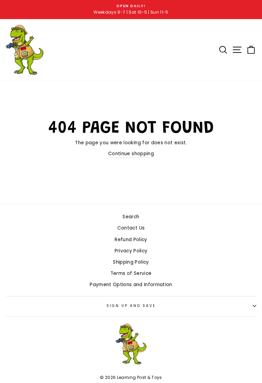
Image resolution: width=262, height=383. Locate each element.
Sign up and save (131, 305)
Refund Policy (131, 239)
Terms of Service (131, 273)
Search (130, 216)
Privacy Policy (131, 251)
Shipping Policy (131, 262)
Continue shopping (131, 153)
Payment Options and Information (131, 284)
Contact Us (131, 228)
